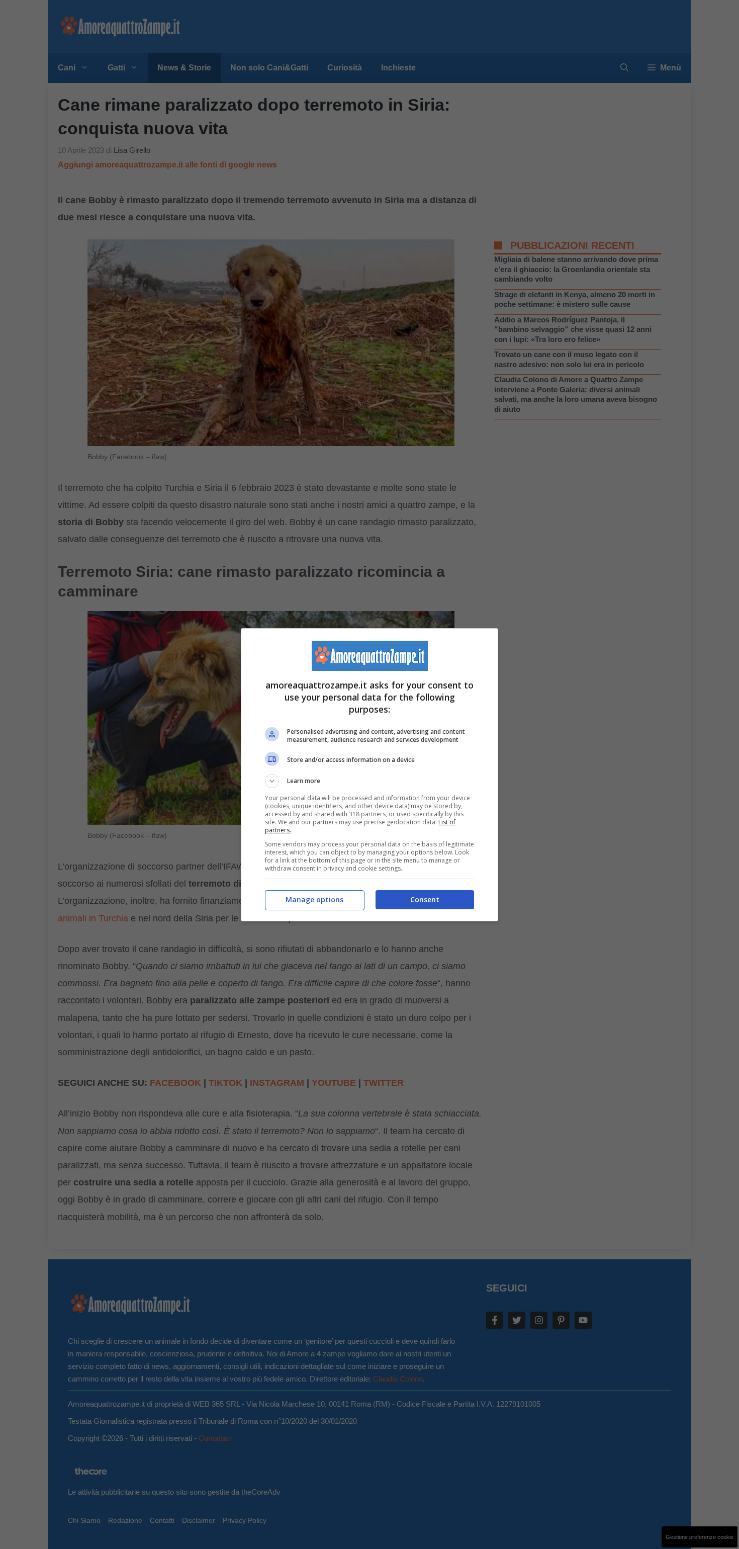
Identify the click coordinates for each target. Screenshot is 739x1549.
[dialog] (369, 774)
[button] (369, 781)
